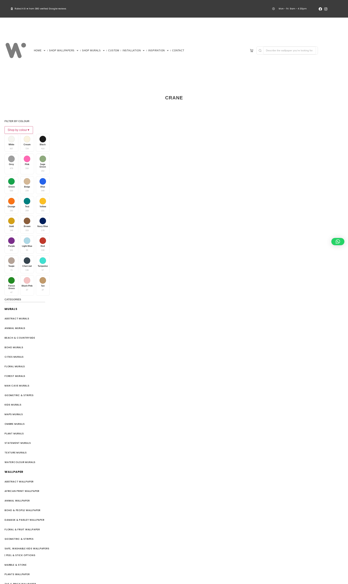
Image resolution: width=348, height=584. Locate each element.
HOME (38, 50)
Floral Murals (15, 366)
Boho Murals (14, 347)
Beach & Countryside (20, 338)
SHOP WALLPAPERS (61, 50)
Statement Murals (18, 443)
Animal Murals (15, 328)
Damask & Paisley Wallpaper (24, 520)
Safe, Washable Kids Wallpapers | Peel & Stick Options (27, 552)
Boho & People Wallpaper (22, 510)
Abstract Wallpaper (19, 481)
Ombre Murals (14, 424)
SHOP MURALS (91, 50)
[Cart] (251, 51)
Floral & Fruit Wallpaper (22, 529)
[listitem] (11, 143)
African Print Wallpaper (22, 491)
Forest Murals (15, 376)
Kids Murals (13, 404)
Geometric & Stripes (19, 395)
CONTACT (178, 50)
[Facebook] (320, 9)
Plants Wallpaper (17, 574)
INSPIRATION (156, 50)
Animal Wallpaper (17, 500)
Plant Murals (14, 433)
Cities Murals (14, 357)
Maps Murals (14, 414)
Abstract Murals (17, 318)
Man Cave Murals (17, 385)
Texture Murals (16, 452)
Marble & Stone (16, 565)
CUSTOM (113, 50)
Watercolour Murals (20, 462)
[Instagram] (326, 9)
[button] (337, 241)
